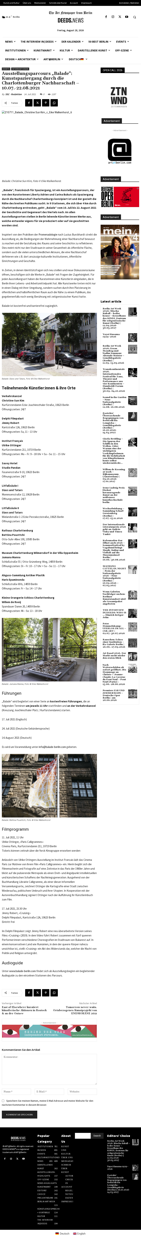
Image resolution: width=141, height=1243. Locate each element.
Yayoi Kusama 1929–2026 (111, 335)
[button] (134, 17)
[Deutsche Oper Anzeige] (120, 197)
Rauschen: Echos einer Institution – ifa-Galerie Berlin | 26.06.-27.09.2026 (114, 643)
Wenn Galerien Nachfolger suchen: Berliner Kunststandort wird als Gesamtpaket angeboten (114, 597)
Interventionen (20, 69)
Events (6, 69)
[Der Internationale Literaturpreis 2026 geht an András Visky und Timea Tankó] (132, 527)
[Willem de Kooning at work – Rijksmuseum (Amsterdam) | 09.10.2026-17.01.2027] (132, 472)
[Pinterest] (45, 102)
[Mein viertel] (120, 252)
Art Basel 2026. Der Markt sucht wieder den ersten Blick (114, 655)
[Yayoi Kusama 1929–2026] (132, 337)
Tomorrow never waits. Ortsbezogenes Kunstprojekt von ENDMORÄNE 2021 (75, 1010)
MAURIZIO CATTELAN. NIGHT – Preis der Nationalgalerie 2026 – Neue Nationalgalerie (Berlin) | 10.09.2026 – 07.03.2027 (114, 576)
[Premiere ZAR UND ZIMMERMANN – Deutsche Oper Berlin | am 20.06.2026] (132, 693)
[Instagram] (113, 17)
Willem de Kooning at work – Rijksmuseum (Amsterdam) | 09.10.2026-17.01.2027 (114, 475)
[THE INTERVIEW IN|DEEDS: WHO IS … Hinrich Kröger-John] (132, 613)
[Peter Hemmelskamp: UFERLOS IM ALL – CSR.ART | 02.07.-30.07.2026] (132, 627)
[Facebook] (106, 17)
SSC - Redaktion (13, 94)
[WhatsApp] (54, 102)
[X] (119, 17)
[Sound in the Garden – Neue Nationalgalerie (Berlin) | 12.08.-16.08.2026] (132, 400)
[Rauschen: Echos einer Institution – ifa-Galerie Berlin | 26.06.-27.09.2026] (132, 642)
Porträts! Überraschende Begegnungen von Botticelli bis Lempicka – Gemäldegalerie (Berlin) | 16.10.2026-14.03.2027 (113, 423)
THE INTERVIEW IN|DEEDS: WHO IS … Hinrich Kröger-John (114, 614)
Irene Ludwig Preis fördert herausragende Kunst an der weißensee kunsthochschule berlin (114, 495)
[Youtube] (126, 17)
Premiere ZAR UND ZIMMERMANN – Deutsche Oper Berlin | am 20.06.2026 (114, 695)
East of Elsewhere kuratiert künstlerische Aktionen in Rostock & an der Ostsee (24, 1010)
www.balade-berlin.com (22, 971)
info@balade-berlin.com (52, 747)
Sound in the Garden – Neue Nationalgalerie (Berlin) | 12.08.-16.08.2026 (114, 402)
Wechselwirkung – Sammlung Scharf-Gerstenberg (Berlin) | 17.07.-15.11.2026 (113, 513)
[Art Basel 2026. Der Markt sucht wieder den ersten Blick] (132, 656)
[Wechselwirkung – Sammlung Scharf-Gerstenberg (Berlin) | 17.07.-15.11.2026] (132, 511)
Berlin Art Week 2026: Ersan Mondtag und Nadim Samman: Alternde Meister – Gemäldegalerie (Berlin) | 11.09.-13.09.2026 (113, 354)
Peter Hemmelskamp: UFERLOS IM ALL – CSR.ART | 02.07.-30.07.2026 (114, 628)
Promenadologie (48, 234)
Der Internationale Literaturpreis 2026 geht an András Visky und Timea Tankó (114, 529)
